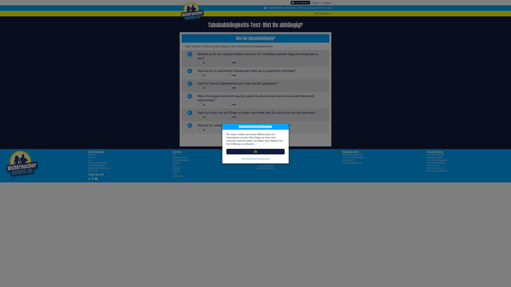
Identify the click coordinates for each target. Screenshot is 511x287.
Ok (255, 151)
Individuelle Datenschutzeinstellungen (255, 159)
